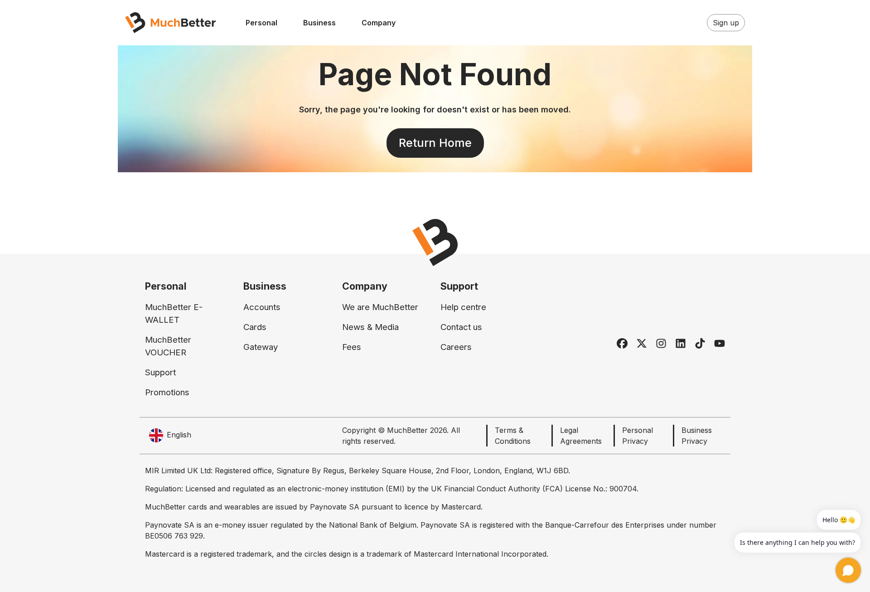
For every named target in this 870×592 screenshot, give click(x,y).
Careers (456, 347)
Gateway (260, 347)
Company (379, 22)
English (179, 434)
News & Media (370, 327)
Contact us (461, 327)
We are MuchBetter (380, 307)
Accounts (261, 307)
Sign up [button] (726, 22)
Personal (261, 22)
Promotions (167, 392)
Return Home (435, 143)
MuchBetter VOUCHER (168, 346)
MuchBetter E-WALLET (174, 313)
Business (319, 22)
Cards (254, 327)
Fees (351, 347)
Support (160, 372)
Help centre (463, 307)
